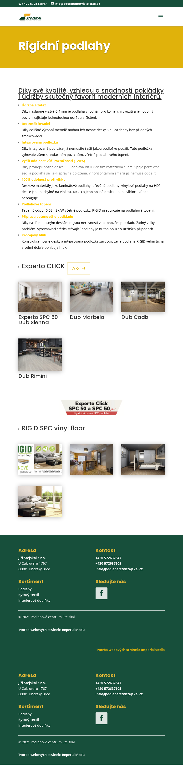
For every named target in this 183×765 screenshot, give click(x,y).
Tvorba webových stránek (39, 629)
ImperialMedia (73, 629)
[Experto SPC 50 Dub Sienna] (40, 311)
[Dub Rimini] (40, 370)
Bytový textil (28, 594)
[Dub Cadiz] (143, 311)
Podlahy (25, 589)
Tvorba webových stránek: (118, 649)
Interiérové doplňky (34, 600)
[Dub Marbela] (91, 311)
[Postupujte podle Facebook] (101, 593)
